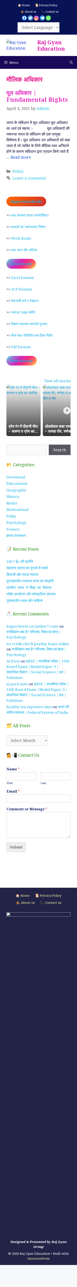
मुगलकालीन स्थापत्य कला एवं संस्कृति (30, 580)
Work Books (21, 238)
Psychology (16, 522)
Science (13, 529)
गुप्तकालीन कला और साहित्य (24, 600)
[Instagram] (36, 18)
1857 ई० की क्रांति (19, 561)
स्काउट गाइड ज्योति (23, 312)
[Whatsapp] (48, 18)
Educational (16, 483)
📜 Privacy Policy (46, 5)
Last (43, 783)
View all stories (57, 380)
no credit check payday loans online (37, 643)
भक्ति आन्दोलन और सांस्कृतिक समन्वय (30, 593)
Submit (16, 847)
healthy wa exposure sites (29, 706)
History (12, 496)
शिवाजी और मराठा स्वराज (22, 574)
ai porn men (17, 683)
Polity (18, 171)
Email (13, 791)
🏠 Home (24, 5)
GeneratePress (38, 1258)
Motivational (17, 509)
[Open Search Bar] (71, 62)
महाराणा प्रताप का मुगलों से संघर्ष (27, 567)
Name (13, 769)
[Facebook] (24, 18)
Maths (11, 503)
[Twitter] (30, 18)
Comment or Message (27, 809)
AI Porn (13, 661)
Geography (16, 490)
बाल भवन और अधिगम (24, 250)
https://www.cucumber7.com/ (32, 626)
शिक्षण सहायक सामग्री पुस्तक (29, 323)
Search (59, 449)
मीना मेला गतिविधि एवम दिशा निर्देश (32, 335)
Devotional (15, 477)
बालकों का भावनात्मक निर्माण (28, 226)
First (10, 783)
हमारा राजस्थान (16, 535)
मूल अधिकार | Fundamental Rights (37, 96)
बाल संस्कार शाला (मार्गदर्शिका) (30, 215)
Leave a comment (29, 178)
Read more (21, 157)
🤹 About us (28, 11)
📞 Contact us (50, 11)
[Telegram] (42, 18)
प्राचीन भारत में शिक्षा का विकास (28, 587)
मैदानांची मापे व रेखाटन (24, 300)
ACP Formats (21, 289)
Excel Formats (22, 277)
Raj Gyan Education (51, 45)
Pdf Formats (21, 347)
